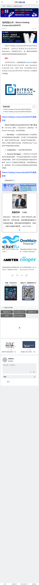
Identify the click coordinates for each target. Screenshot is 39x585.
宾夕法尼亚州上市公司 (20, 312)
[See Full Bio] (32, 226)
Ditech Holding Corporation (20, 315)
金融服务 (28, 62)
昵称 (5, 376)
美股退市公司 (32, 312)
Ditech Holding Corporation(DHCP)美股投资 (17, 111)
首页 (4, 6)
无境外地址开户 (24, 584)
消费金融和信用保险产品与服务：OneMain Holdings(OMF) (28, 251)
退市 (13, 180)
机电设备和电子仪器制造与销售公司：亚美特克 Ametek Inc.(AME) (10, 269)
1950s (7, 315)
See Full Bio (26, 226)
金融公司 (9, 6)
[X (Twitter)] (19, 230)
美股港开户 (14, 584)
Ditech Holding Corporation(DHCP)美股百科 (17, 109)
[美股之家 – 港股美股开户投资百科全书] (19, 2)
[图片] (33, 372)
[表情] (30, 372)
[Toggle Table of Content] (33, 106)
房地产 (10, 162)
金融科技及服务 (17, 6)
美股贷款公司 (7, 312)
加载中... (6, 333)
